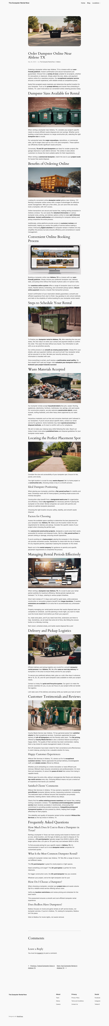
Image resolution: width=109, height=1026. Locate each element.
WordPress (20, 1016)
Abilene (58, 62)
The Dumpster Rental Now (19, 3)
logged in (40, 953)
